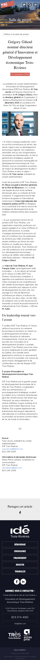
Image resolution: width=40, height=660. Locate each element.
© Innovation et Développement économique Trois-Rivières (20, 658)
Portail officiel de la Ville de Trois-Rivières (19, 595)
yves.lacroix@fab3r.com (12, 449)
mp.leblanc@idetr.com (12, 467)
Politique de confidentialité (20, 653)
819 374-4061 (20, 617)
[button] (35, 4)
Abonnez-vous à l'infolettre (20, 591)
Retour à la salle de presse (16, 34)
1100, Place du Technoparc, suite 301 (20, 609)
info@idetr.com (20, 623)
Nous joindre (19, 650)
